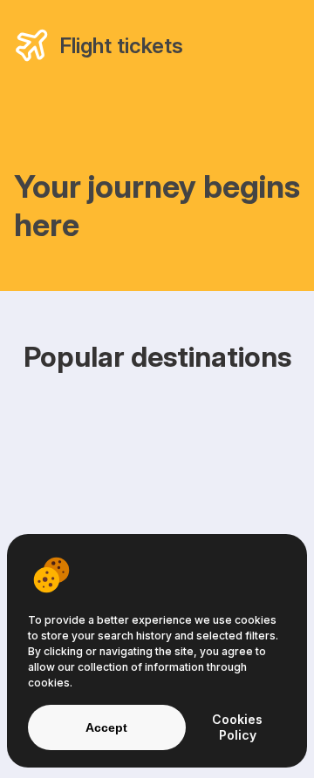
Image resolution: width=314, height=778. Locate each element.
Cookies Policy (237, 727)
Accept (106, 727)
